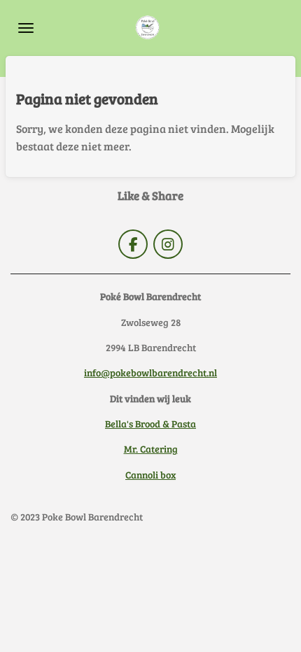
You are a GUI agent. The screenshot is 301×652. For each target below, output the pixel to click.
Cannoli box (150, 474)
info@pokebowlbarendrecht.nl (150, 372)
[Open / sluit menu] (25, 27)
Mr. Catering (151, 448)
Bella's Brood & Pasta (150, 423)
